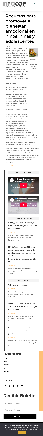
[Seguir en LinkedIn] (13, 385)
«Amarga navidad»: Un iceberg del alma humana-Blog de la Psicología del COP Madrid (22, 226)
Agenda (6, 368)
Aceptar (22, 433)
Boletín (6, 361)
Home (5, 358)
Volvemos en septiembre (18, 285)
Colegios (6, 364)
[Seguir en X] (9, 385)
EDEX (12, 166)
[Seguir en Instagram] (17, 385)
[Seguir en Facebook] (5, 385)
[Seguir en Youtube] (21, 385)
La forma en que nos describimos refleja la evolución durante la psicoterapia (21, 331)
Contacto (6, 371)
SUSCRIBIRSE (20, 417)
